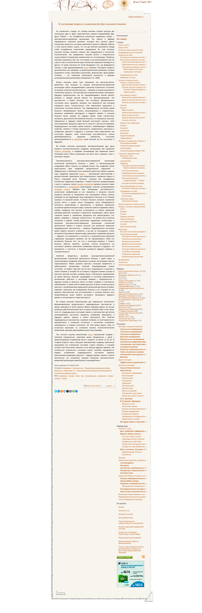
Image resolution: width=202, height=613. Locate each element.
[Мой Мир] (76, 391)
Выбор (121, 507)
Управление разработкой (128, 309)
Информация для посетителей (130, 52)
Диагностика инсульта (130, 115)
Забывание (126, 383)
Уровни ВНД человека (129, 481)
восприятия (88, 184)
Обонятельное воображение (132, 339)
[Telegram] (64, 391)
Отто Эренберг (126, 399)
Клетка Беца (127, 196)
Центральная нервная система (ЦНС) (135, 57)
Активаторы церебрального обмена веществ (139, 468)
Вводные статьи (128, 404)
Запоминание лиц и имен (132, 393)
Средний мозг (125, 161)
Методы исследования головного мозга (134, 141)
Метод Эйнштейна (126, 518)
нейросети (123, 283)
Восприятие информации (132, 373)
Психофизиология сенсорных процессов (137, 489)
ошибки (80, 184)
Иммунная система (127, 77)
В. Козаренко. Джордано (130, 401)
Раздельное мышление (131, 254)
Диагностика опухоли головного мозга (137, 85)
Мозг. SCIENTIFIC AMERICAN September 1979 (138, 431)
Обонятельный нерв (130, 201)
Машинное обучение (127, 275)
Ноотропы (124, 465)
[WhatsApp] (73, 391)
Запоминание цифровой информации (136, 342)
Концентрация (127, 376)
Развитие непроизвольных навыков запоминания (141, 349)
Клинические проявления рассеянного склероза (141, 97)
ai (119, 277)
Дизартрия (124, 133)
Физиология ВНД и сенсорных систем (133, 476)
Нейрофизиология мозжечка (133, 173)
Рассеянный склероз (128, 95)
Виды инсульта (128, 110)
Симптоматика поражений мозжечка (136, 176)
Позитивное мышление (131, 251)
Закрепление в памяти (131, 419)
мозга (86, 68)
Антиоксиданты (127, 463)
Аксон (122, 209)
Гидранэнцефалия (127, 136)
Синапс (123, 214)
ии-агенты (123, 307)
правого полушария (62, 151)
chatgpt (121, 303)
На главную (122, 39)
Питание (122, 458)
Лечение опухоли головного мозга (135, 87)
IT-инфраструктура (126, 311)
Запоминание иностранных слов (134, 354)
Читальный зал (125, 319)
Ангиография (125, 148)
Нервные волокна (127, 216)
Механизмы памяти (129, 406)
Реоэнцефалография (128, 143)
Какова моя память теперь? (133, 396)
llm (120, 279)
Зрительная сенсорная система (133, 491)
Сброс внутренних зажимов (132, 352)
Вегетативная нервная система (132, 60)
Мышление (123, 229)
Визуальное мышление (131, 241)
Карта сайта (123, 47)
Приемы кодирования (130, 411)
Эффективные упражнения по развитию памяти (140, 362)
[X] (67, 391)
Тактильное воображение (131, 332)
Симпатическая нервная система (135, 62)
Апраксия (124, 128)
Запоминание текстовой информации (136, 344)
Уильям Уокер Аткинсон (130, 368)
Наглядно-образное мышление (134, 249)
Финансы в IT (124, 317)
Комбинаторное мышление (132, 257)
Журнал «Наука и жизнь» (130, 434)
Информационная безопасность (131, 288)
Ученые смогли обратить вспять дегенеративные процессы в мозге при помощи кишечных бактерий (131, 549)
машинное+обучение (127, 296)
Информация (67, 368)
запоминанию (74, 187)
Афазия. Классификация (130, 123)
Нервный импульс (127, 219)
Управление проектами (128, 320)
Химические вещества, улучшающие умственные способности (143, 460)
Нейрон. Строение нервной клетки (132, 207)
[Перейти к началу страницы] (57, 591)
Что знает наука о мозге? (131, 436)
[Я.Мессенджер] (55, 391)
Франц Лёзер (125, 370)
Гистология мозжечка (130, 171)
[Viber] (70, 391)
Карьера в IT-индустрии (128, 294)
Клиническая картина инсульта (134, 113)
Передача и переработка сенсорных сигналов (139, 483)
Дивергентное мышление (132, 244)
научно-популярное (127, 281)
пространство (102, 376)
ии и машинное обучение (129, 298)
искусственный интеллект (129, 271)
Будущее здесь (125, 284)
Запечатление (127, 378)
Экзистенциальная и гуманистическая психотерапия (131, 522)
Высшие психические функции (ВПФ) (134, 232)
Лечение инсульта (129, 120)
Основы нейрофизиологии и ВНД (134, 478)
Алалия (123, 125)
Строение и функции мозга (129, 154)
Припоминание (128, 386)
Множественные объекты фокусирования (128, 542)
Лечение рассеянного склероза (134, 102)
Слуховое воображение (130, 334)
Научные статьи (125, 429)
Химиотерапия (129, 92)
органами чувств (62, 189)
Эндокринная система (129, 75)
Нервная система (125, 55)
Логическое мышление (131, 246)
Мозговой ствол (126, 156)
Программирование (126, 286)
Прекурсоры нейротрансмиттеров (134, 470)
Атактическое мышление (131, 239)
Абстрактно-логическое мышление (135, 236)
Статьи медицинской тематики (130, 499)
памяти (82, 174)
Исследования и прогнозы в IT (131, 300)
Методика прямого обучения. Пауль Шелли (138, 422)
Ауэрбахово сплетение (133, 72)
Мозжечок (124, 163)
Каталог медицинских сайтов (130, 265)
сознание (57, 378)
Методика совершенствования (131, 326)
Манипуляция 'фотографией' (130, 538)
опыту (90, 334)
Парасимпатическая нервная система (137, 64)
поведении (78, 139)
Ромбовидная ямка (129, 158)
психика (110, 376)
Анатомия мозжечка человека (133, 166)
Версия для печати (93, 386)
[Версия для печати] (85, 386)
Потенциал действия (128, 221)
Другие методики (125, 360)
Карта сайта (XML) (61, 594)
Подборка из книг (77, 368)
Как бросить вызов (126, 514)
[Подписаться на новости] (143, 557)
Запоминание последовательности (135, 416)
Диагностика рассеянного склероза (136, 100)
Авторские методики (126, 365)
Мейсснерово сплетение (133, 69)
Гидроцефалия (126, 138)
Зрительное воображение (131, 329)
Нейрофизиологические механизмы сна (134, 497)
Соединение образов (130, 414)
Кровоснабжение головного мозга (132, 204)
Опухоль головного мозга (130, 82)
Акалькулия (124, 131)
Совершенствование (129, 347)
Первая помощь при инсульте (133, 118)
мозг (82, 376)
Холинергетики (126, 473)
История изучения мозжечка (133, 183)
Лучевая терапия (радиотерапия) (137, 89)
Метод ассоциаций (129, 391)
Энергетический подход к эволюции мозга (138, 444)
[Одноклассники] (61, 391)
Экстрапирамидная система (131, 186)
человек (64, 378)
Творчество (123, 262)
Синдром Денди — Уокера (134, 180)
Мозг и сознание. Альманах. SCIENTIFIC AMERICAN (141, 449)
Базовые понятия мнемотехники (134, 409)
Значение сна (124, 511)
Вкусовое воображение (130, 337)
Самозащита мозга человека (133, 439)
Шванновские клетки (128, 227)
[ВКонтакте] (58, 391)
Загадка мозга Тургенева (132, 441)
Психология (126, 454)
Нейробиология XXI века (131, 452)
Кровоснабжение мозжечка (134, 168)
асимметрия (63, 376)
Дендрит (123, 211)
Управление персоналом (128, 313)
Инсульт (123, 108)
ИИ (120, 273)
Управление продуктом (128, 305)
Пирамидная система (128, 191)
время (78, 376)
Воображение (124, 260)
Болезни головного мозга (128, 80)
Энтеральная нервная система (134, 67)
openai (121, 292)
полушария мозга (90, 376)
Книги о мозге (124, 45)
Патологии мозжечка (130, 178)
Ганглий (123, 224)
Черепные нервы (127, 199)
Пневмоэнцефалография (130, 146)
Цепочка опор (127, 388)
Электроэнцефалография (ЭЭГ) (132, 151)
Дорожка (124, 357)
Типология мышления (128, 234)
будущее (71, 376)
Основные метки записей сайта (131, 50)
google (121, 315)
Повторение (127, 381)
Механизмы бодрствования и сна (132, 494)
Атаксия (123, 105)
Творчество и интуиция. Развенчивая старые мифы (129, 533)
